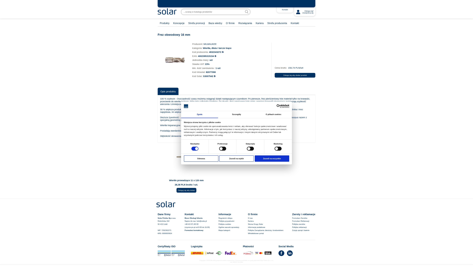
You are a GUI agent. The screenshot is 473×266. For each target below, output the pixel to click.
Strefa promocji (196, 23)
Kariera (260, 23)
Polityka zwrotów (298, 224)
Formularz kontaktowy (194, 230)
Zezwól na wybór (236, 159)
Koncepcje (179, 23)
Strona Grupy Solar (255, 224)
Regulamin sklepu (225, 218)
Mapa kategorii (224, 230)
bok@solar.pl (202, 221)
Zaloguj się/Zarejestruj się (307, 12)
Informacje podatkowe (256, 227)
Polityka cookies (225, 224)
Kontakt (295, 23)
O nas (250, 218)
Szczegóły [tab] (236, 114)
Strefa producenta (277, 23)
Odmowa (201, 159)
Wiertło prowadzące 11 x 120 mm (186, 180)
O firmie (230, 23)
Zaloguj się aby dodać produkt (295, 75)
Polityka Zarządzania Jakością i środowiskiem (265, 230)
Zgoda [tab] (199, 114)
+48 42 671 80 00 (191, 224)
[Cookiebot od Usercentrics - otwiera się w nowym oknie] (278, 106)
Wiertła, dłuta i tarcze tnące (217, 48)
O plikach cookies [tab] (273, 114)
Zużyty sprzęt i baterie (300, 230)
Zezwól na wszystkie (272, 159)
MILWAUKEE (210, 44)
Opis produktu (168, 91)
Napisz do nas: (191, 221)
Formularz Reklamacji (300, 221)
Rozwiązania (245, 23)
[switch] (222, 148)
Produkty (164, 23)
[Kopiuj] (223, 52)
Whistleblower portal (256, 233)
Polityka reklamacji (299, 227)
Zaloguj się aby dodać (186, 190)
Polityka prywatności (226, 221)
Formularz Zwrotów (299, 218)
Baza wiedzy (215, 23)
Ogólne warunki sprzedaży (229, 227)
